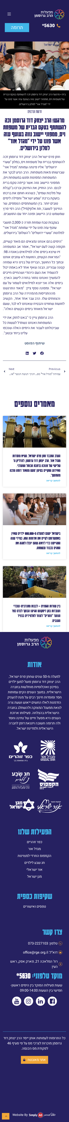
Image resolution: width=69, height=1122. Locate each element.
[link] (49, 14)
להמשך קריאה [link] (53, 480)
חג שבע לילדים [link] (34, 862)
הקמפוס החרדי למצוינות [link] (34, 855)
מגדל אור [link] (34, 849)
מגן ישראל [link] (34, 876)
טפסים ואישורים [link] (34, 906)
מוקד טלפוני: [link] (39, 975)
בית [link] (64, 94)
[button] (42, 353)
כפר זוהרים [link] (34, 842)
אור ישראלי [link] (34, 869)
